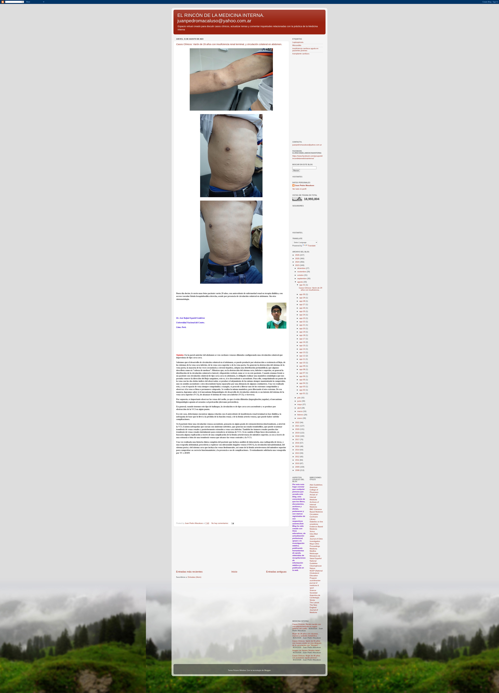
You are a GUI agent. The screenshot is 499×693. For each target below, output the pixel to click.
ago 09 (302, 366)
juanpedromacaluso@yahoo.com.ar (307, 145)
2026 (297, 255)
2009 (297, 467)
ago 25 (302, 311)
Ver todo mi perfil (299, 189)
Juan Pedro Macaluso (304, 185)
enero (300, 418)
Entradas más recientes (189, 571)
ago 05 (302, 380)
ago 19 (302, 332)
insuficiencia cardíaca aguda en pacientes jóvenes (305, 50)
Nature (312, 568)
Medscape (314, 553)
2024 (297, 262)
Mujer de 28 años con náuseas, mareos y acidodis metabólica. (305, 635)
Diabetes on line (316, 522)
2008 (297, 470)
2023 (297, 265)
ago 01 (302, 393)
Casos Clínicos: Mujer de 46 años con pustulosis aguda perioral (306, 657)
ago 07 (302, 373)
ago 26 (302, 308)
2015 (297, 446)
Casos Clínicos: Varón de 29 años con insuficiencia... (310, 289)
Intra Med (314, 534)
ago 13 (302, 352)
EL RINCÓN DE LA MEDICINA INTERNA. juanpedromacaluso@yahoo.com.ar (220, 18)
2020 (297, 429)
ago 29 (302, 298)
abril (299, 408)
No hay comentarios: (220, 523)
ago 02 (302, 390)
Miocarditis (296, 45)
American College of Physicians (314, 489)
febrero (300, 415)
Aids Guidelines (316, 485)
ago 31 (302, 285)
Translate (312, 246)
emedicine (314, 524)
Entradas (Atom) (194, 577)
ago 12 (302, 356)
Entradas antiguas (276, 571)
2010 (297, 463)
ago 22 (302, 322)
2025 (297, 259)
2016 (297, 443)
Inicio (234, 571)
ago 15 (302, 346)
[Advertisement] (231, 548)
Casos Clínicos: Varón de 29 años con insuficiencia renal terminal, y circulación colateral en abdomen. (229, 44)
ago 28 (302, 301)
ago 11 (302, 359)
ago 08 (302, 369)
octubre (300, 275)
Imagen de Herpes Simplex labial (306, 650)
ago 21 (302, 325)
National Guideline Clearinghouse (316, 563)
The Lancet (314, 603)
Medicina (313, 549)
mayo (299, 404)
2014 (297, 450)
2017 (297, 439)
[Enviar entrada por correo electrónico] (232, 523)
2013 (297, 453)
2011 (297, 460)
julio (299, 398)
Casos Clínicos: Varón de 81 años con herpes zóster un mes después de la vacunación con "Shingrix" (306, 643)
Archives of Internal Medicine (314, 504)
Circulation (314, 514)
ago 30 (302, 294)
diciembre (301, 268)
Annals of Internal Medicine (313, 497)
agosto (300, 282)
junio (299, 401)
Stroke (312, 600)
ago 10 (302, 363)
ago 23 (302, 318)
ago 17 (302, 339)
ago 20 (302, 328)
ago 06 (302, 376)
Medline (313, 551)
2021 (297, 426)
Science (313, 590)
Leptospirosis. (298, 42)
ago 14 (302, 349)
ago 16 (302, 342)
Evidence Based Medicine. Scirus (316, 529)
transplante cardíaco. (301, 54)
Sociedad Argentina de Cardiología (315, 595)
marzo (300, 411)
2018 (297, 436)
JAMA (312, 536)
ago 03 (302, 387)
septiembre (302, 279)
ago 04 (302, 383)
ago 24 (302, 315)
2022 (297, 422)
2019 (297, 433)
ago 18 (302, 335)
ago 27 (302, 304)
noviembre (302, 272)
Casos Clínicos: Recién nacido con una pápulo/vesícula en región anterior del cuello (306, 626)
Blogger (267, 670)
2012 (297, 457)
